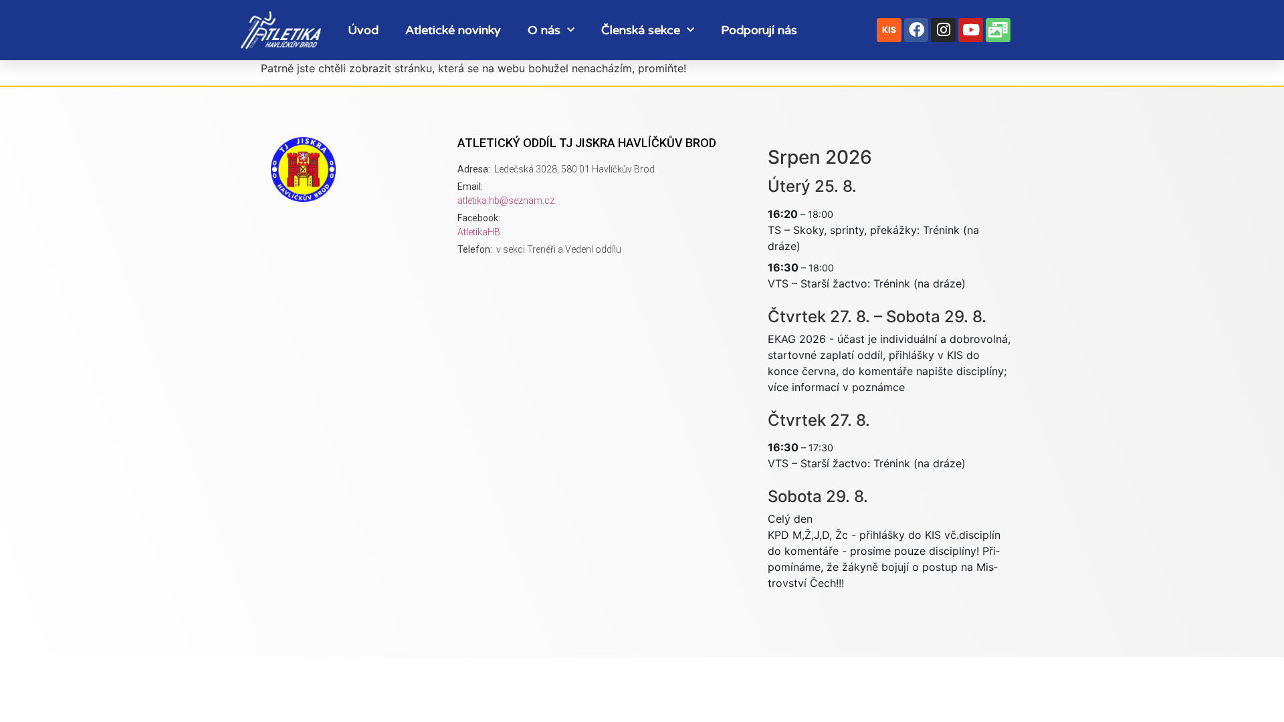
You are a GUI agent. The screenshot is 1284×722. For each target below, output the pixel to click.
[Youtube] (970, 30)
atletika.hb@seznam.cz (505, 200)
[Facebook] (916, 30)
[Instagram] (943, 30)
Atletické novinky (453, 30)
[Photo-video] (998, 30)
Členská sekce (640, 30)
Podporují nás (759, 30)
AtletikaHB (478, 232)
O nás (544, 30)
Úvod (363, 30)
